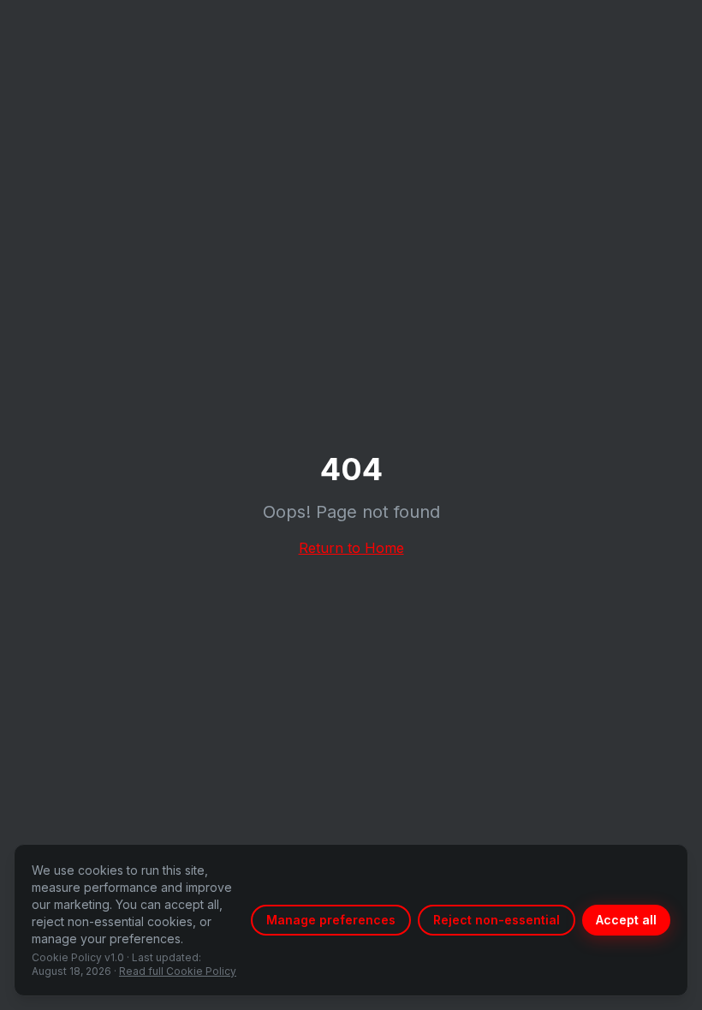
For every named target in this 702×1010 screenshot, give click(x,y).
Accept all (626, 919)
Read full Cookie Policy (177, 971)
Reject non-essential (496, 919)
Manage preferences (331, 919)
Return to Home (351, 547)
